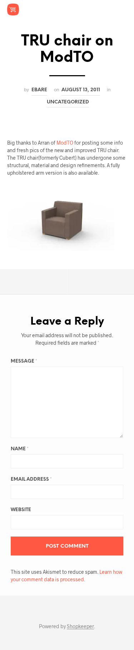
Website (21, 510)
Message (24, 361)
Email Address (31, 479)
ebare (39, 89)
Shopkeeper (80, 626)
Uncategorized (68, 102)
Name (20, 449)
